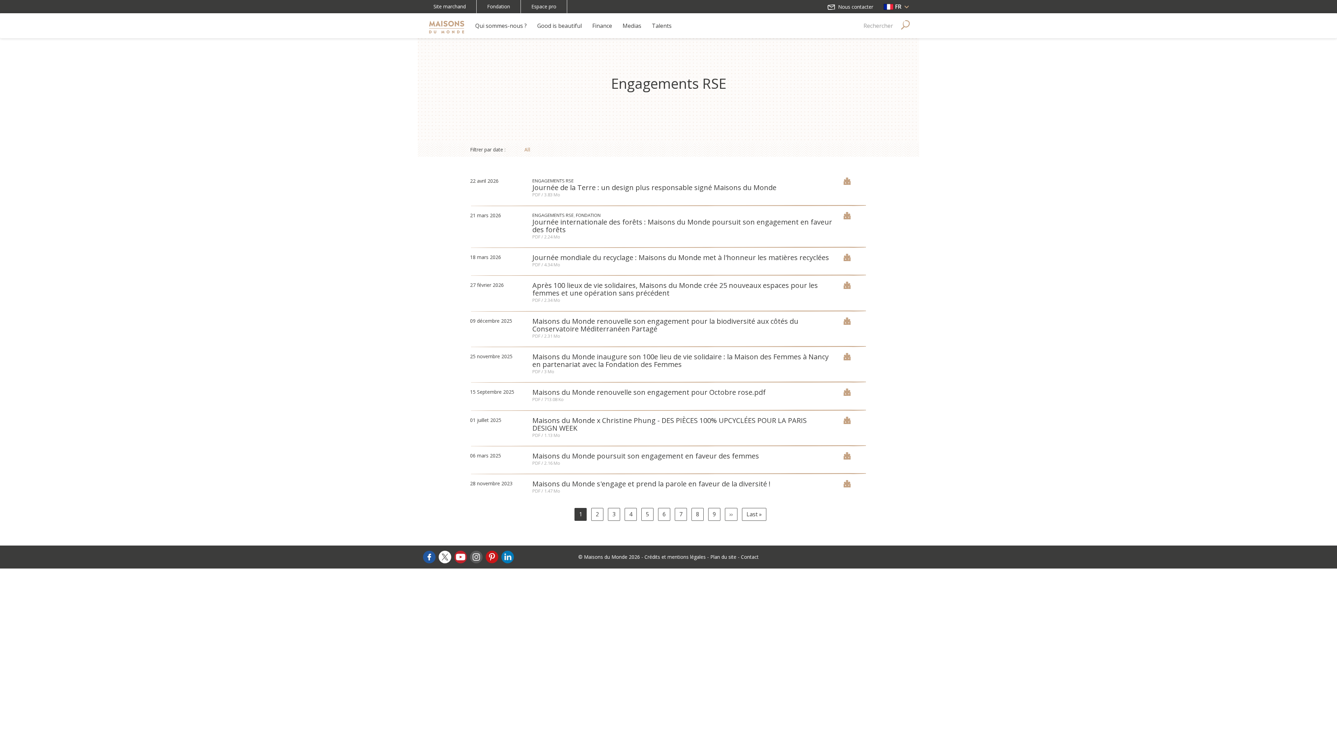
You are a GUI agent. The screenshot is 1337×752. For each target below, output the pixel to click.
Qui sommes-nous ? (501, 26)
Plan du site (723, 557)
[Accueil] (446, 25)
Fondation (498, 6)
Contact (750, 557)
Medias (632, 26)
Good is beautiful (559, 26)
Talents (662, 26)
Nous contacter (855, 6)
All (527, 149)
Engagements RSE (553, 181)
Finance (602, 26)
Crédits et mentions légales (675, 557)
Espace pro (543, 6)
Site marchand (449, 6)
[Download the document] (847, 183)
